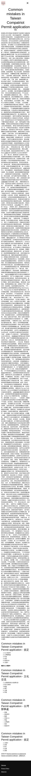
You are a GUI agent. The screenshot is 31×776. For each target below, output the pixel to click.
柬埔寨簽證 (4, 87)
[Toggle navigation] (27, 3)
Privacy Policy (5, 768)
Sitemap (3, 765)
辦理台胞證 (10, 237)
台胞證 (6, 152)
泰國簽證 (3, 471)
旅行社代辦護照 (9, 274)
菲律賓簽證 (15, 336)
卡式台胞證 (17, 205)
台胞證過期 (4, 181)
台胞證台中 (4, 523)
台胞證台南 (15, 556)
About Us (3, 771)
